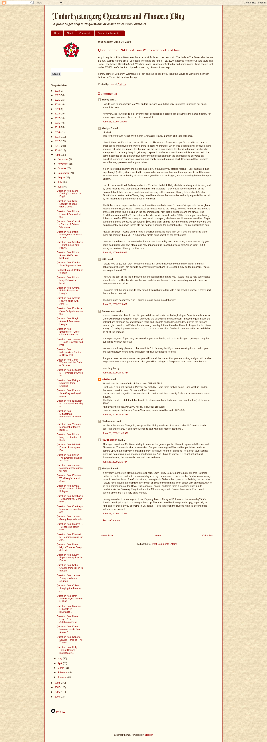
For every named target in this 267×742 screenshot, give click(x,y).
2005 (57, 696)
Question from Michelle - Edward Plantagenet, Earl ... (69, 447)
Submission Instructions (109, 33)
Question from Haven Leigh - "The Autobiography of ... (68, 619)
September (64, 173)
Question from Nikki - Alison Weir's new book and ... (68, 255)
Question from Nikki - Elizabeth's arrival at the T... (69, 214)
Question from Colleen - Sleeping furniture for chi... (69, 588)
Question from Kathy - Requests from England (68, 383)
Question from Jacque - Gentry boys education (70, 518)
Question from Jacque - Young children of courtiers (69, 578)
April (60, 663)
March (61, 667)
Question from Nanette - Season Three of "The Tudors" (69, 640)
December (63, 159)
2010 (57, 150)
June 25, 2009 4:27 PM (115, 513)
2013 (57, 136)
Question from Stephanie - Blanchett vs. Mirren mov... (70, 499)
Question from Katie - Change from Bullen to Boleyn (70, 568)
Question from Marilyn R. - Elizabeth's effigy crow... (70, 527)
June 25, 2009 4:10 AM (115, 121)
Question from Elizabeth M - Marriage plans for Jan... (69, 537)
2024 (57, 90)
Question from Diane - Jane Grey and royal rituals (69, 393)
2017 (57, 118)
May (60, 658)
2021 (57, 99)
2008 (57, 683)
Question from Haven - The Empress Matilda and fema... (69, 458)
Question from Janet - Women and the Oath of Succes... (69, 362)
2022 (57, 95)
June (60, 186)
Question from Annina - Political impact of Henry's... (69, 290)
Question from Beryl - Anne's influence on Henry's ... (68, 321)
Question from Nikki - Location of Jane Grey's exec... (68, 204)
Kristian (106, 379)
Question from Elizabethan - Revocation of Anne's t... (69, 415)
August (62, 177)
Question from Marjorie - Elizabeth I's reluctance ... (69, 609)
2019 (57, 109)
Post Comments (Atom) (164, 544)
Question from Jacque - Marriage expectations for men (70, 468)
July (60, 182)
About (70, 33)
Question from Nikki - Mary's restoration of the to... (69, 437)
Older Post (207, 535)
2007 (57, 687)
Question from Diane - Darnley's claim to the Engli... (69, 193)
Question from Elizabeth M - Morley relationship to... (70, 403)
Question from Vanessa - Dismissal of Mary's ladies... (70, 427)
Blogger (148, 734)
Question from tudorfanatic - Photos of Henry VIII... (69, 352)
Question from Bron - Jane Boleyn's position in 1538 (70, 599)
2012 (57, 141)
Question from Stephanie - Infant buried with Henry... (70, 245)
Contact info (85, 33)
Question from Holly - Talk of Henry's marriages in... (68, 650)
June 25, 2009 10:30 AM (115, 372)
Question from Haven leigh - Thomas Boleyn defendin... (70, 547)
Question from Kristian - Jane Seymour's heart (69, 264)
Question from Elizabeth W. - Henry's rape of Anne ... (69, 478)
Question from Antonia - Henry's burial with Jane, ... (69, 301)
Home (57, 33)
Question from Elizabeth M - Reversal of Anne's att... (70, 373)
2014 (57, 132)
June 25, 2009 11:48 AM (115, 433)
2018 (57, 113)
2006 (57, 692)
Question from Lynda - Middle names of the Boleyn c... (69, 488)
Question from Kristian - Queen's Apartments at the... (70, 311)
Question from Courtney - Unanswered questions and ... (70, 509)
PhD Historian (109, 439)
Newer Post (107, 535)
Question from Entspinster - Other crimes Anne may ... (69, 331)
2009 (57, 155)
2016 (57, 123)
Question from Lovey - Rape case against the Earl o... (70, 557)
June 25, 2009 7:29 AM (115, 304)
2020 (57, 104)
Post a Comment (111, 520)
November (63, 163)
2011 (57, 146)
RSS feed (60, 712)
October (62, 168)
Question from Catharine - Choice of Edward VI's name (69, 224)
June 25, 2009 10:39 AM (115, 414)
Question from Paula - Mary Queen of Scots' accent (69, 235)
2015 (57, 127)
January (62, 677)
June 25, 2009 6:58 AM (115, 252)
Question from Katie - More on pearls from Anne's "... (68, 629)
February (63, 672)
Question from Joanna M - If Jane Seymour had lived (70, 342)
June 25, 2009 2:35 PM (115, 461)
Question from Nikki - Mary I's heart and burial (68, 280)
